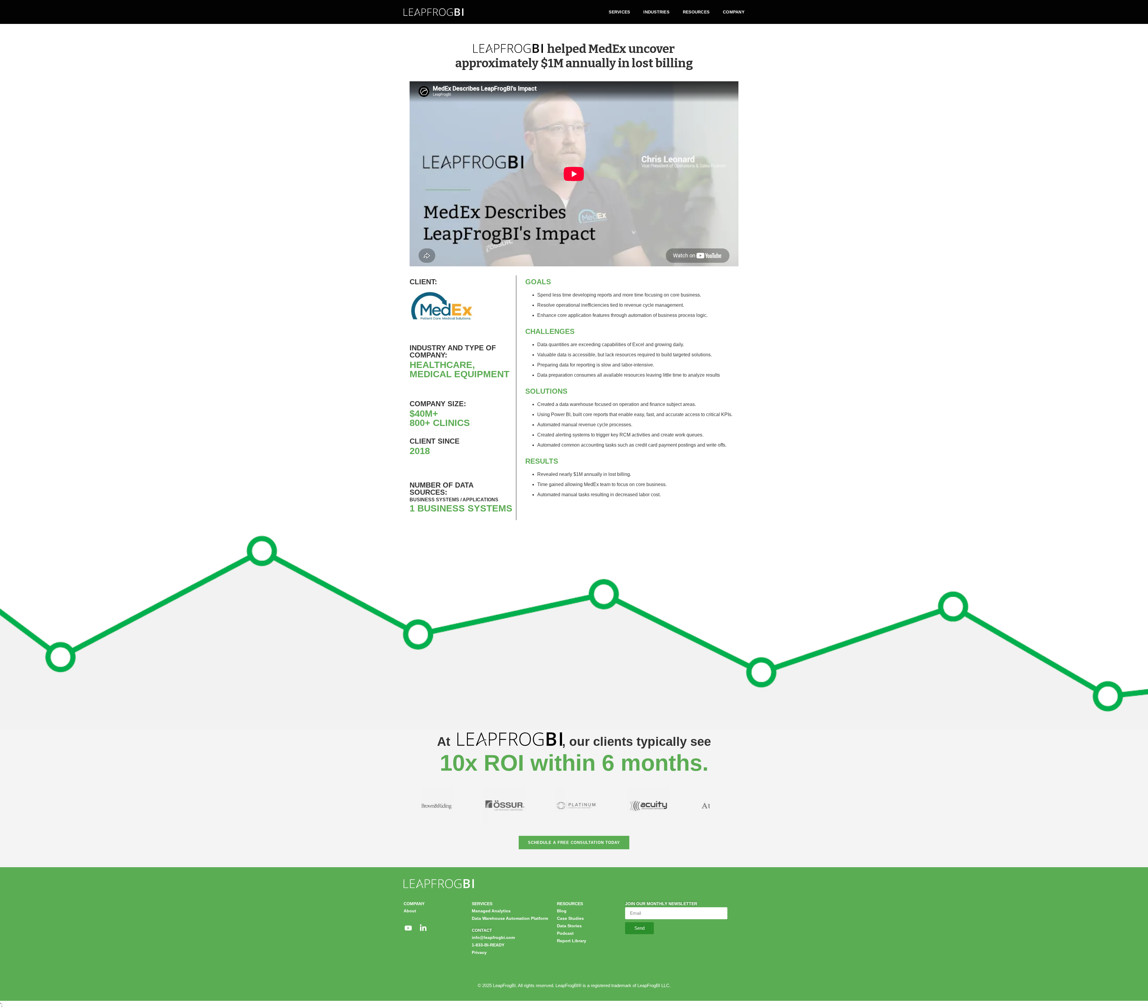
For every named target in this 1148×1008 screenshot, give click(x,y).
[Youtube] (408, 928)
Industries (656, 12)
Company (733, 12)
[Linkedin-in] (423, 928)
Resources (696, 12)
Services (619, 12)
